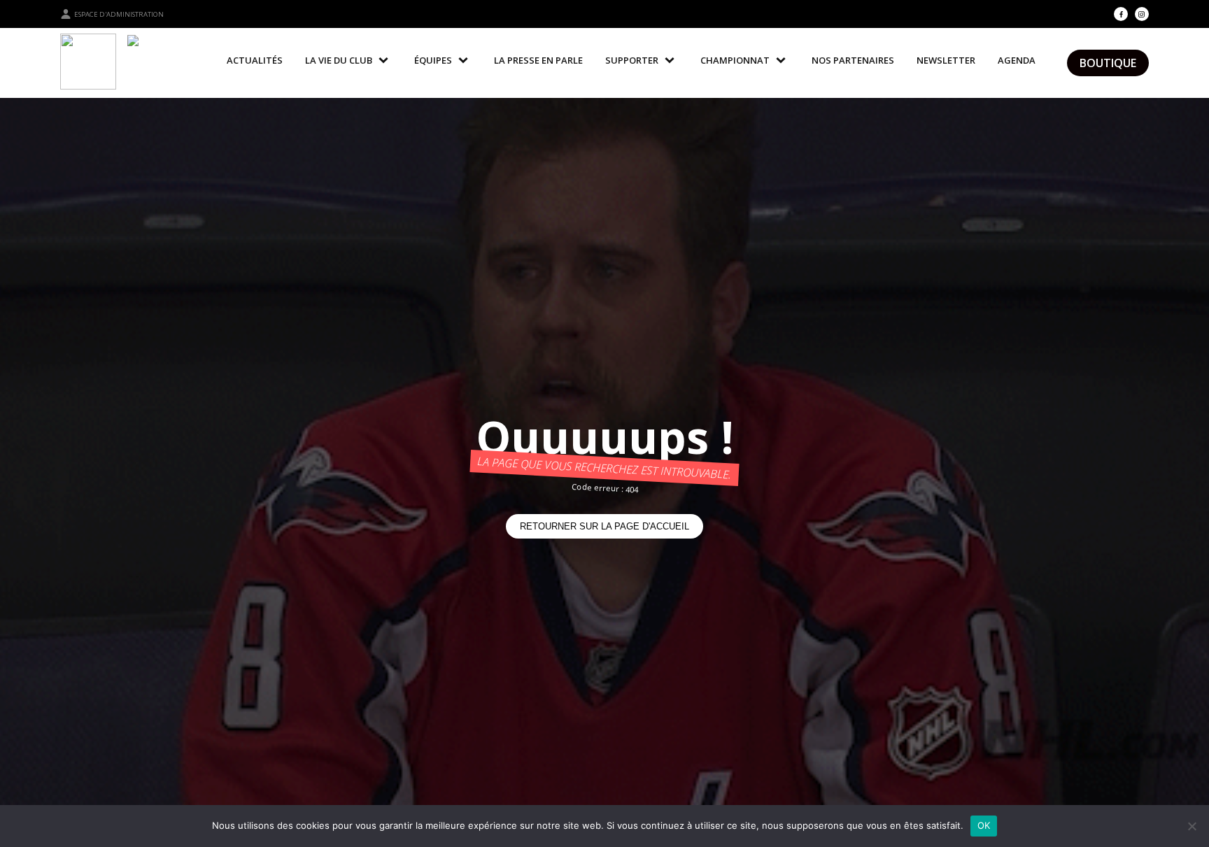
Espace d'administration (119, 14)
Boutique (1108, 63)
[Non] (1192, 826)
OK (984, 825)
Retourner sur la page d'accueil (604, 526)
